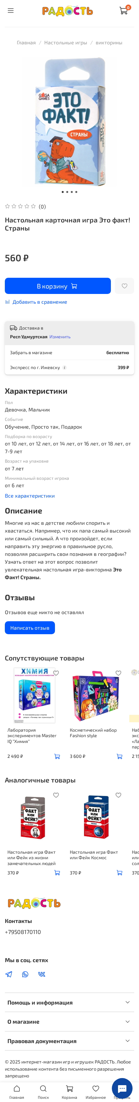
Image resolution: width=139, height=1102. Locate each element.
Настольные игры (65, 42)
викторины (109, 42)
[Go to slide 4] (76, 192)
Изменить (59, 336)
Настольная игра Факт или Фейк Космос (94, 854)
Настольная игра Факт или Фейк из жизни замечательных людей (31, 857)
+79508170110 (23, 931)
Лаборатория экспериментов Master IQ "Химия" (32, 735)
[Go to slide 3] (72, 192)
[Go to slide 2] (67, 192)
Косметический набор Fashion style (93, 732)
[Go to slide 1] (63, 192)
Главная (26, 42)
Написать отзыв (29, 627)
